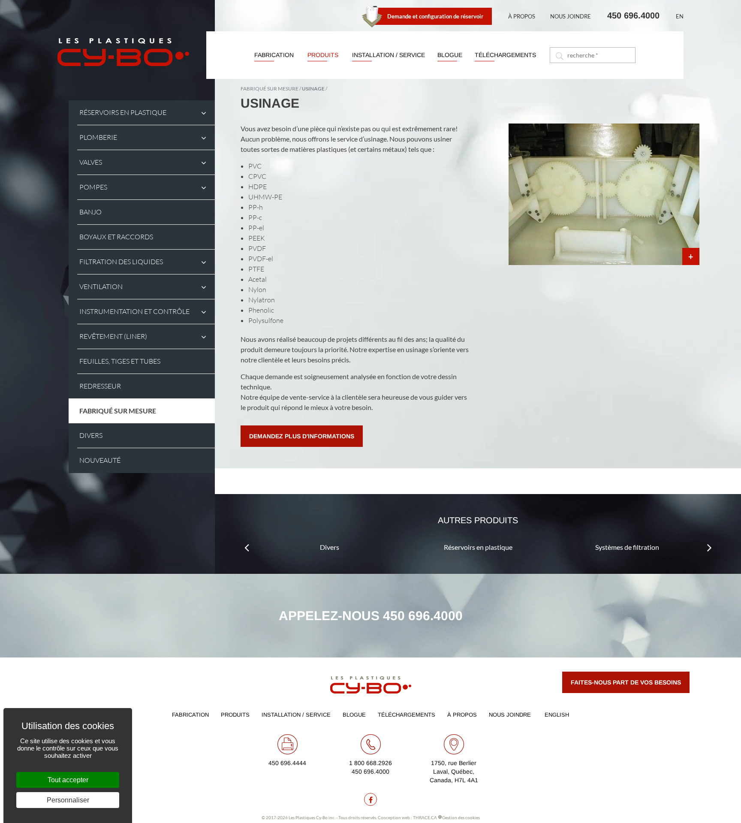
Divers (329, 547)
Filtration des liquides (121, 261)
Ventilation (101, 286)
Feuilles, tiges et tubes (119, 361)
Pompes (93, 187)
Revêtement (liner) (113, 336)
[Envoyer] (558, 55)
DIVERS (90, 435)
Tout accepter (68, 780)
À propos (521, 16)
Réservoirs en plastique (122, 112)
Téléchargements (505, 54)
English (557, 714)
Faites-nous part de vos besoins (626, 682)
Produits (322, 54)
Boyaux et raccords (116, 237)
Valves (90, 162)
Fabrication (274, 54)
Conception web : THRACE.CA (407, 817)
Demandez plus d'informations (301, 436)
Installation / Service (388, 54)
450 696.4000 (633, 15)
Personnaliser (68, 800)
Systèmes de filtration (627, 547)
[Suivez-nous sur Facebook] (370, 799)
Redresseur (100, 386)
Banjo (90, 212)
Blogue (449, 54)
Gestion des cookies (461, 817)
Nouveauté (99, 460)
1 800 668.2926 (370, 763)
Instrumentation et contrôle (134, 311)
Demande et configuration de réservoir (435, 16)
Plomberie (98, 137)
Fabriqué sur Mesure (117, 410)
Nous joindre (570, 16)
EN (680, 16)
